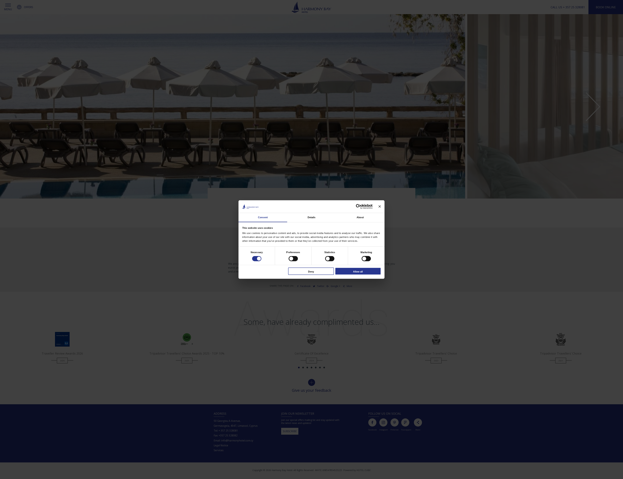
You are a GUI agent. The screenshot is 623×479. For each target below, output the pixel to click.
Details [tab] (312, 217)
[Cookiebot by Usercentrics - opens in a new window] (358, 206)
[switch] (293, 258)
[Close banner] (380, 206)
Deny (311, 271)
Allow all (358, 271)
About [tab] (360, 217)
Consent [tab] (263, 217)
